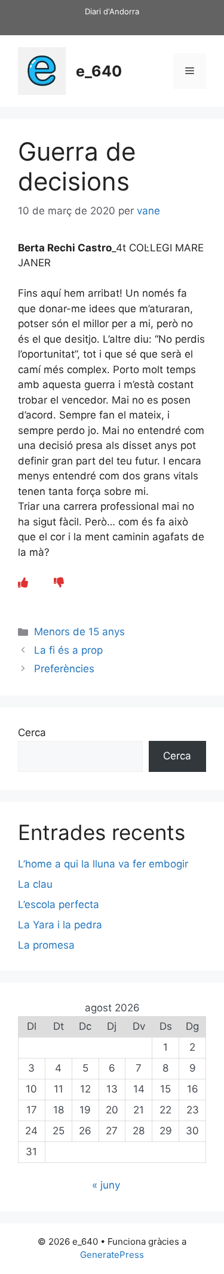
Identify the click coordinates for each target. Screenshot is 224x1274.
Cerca (32, 732)
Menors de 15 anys (79, 632)
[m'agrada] (23, 583)
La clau (35, 884)
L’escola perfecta (58, 904)
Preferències (64, 669)
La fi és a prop (68, 650)
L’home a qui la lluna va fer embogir (103, 864)
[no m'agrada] (59, 583)
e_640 (99, 71)
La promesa (46, 945)
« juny (106, 1185)
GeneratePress (112, 1254)
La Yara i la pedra (60, 925)
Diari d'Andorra (112, 11)
